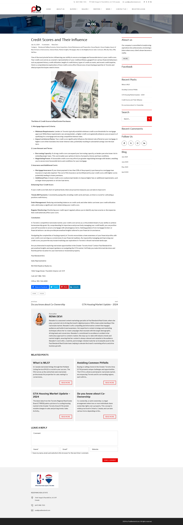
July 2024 (125, 157)
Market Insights (64, 50)
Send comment (110, 460)
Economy (53, 47)
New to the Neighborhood (85, 50)
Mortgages (72, 50)
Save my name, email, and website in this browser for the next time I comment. (61, 453)
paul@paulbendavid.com (133, 2)
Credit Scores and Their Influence (132, 100)
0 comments (45, 44)
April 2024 (125, 172)
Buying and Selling (43, 47)
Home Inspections (61, 47)
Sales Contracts (98, 50)
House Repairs (95, 47)
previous (48, 303)
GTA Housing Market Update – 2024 (133, 95)
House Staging (105, 47)
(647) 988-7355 (81, 2)
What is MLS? (41, 362)
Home (34, 293)
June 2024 (125, 162)
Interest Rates (54, 50)
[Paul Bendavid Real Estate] (36, 9)
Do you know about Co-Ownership (132, 105)
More (125, 58)
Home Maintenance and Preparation (79, 47)
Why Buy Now (108, 50)
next (100, 303)
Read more (65, 382)
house (42, 293)
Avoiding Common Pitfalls (92, 362)
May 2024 (125, 167)
